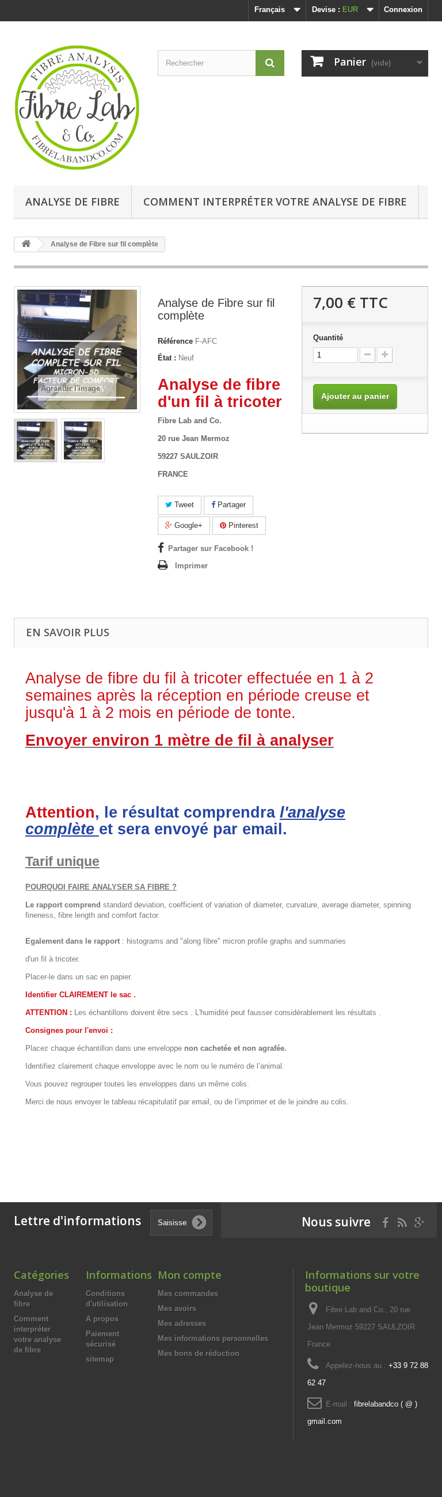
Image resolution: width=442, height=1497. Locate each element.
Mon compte (190, 1275)
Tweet (183, 504)
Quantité (328, 337)
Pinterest (242, 525)
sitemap (100, 1359)
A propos (102, 1318)
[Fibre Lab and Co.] (77, 107)
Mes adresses (182, 1323)
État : (167, 358)
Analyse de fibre (72, 201)
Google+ (187, 525)
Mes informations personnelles (213, 1338)
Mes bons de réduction (198, 1353)
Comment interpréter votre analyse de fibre (275, 201)
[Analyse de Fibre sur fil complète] (35, 440)
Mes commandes (188, 1293)
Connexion (403, 9)
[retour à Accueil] (26, 244)
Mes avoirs (177, 1308)
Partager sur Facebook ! (210, 548)
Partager (230, 504)
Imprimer (191, 565)
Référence (175, 341)
